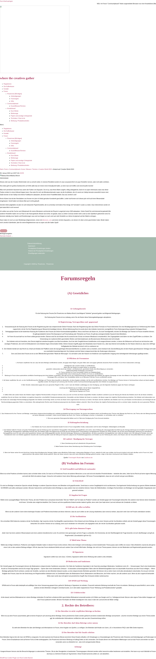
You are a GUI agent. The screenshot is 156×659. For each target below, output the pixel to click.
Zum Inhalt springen (6, 1)
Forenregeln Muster (75, 457)
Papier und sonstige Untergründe (21, 116)
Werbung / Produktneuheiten (20, 121)
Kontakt (6, 89)
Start (1, 169)
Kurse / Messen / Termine (29, 169)
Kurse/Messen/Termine (18, 106)
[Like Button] (3, 230)
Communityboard (12, 103)
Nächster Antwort (6, 236)
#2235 (22, 173)
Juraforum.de (88, 457)
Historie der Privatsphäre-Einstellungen (40, 251)
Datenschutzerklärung (34, 243)
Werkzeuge (14, 113)
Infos (12, 101)
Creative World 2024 (45, 169)
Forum (6, 91)
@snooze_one (47, 220)
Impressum (31, 246)
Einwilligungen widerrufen (36, 253)
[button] (78, 124)
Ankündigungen (16, 96)
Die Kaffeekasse (9, 86)
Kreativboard (11, 108)
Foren (6, 169)
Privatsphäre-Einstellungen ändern (39, 248)
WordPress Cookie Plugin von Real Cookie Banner (16, 658)
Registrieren (7, 84)
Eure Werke (14, 111)
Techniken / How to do (18, 118)
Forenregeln (15, 98)
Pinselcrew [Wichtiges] (14, 94)
